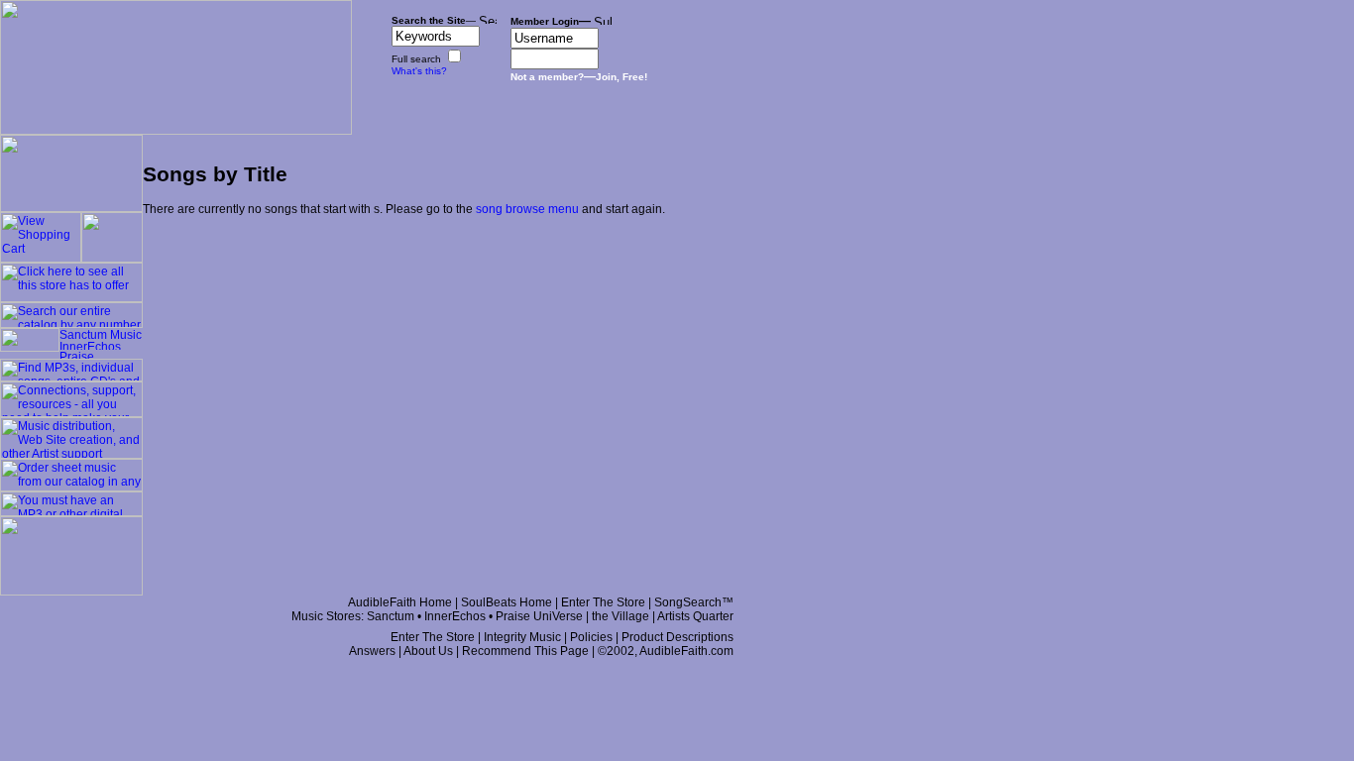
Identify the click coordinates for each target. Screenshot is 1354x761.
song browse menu (527, 209)
